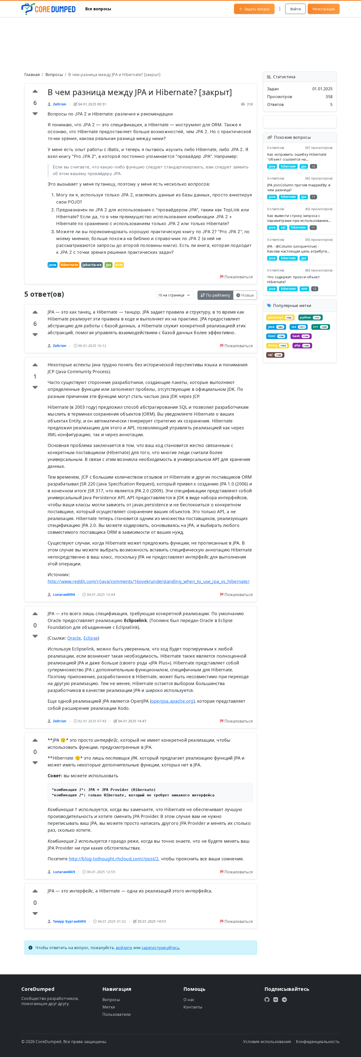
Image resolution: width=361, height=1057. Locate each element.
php (301, 345)
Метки (108, 1007)
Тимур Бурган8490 (69, 921)
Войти (295, 9)
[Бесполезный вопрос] (35, 113)
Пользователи (116, 1014)
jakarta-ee (92, 264)
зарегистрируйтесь (160, 947)
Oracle (74, 638)
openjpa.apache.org (172, 701)
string (277, 345)
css (298, 327)
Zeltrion (60, 104)
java (52, 264)
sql (274, 355)
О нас (188, 999)
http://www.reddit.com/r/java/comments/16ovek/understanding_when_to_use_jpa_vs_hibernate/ (149, 581)
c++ (320, 327)
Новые (247, 295)
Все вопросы (98, 9)
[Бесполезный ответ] (35, 334)
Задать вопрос (257, 9)
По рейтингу (217, 295)
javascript (280, 317)
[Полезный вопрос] (35, 92)
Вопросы (54, 74)
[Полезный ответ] (35, 312)
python (309, 317)
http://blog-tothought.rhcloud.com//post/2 (113, 859)
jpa (108, 264)
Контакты (192, 1007)
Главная (32, 74)
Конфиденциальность (318, 1041)
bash (300, 336)
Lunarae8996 (64, 594)
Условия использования (267, 1041)
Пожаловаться (238, 277)
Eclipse (90, 638)
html (276, 336)
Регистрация (324, 9)
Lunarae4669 (64, 871)
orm (119, 264)
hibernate (69, 264)
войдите (124, 947)
